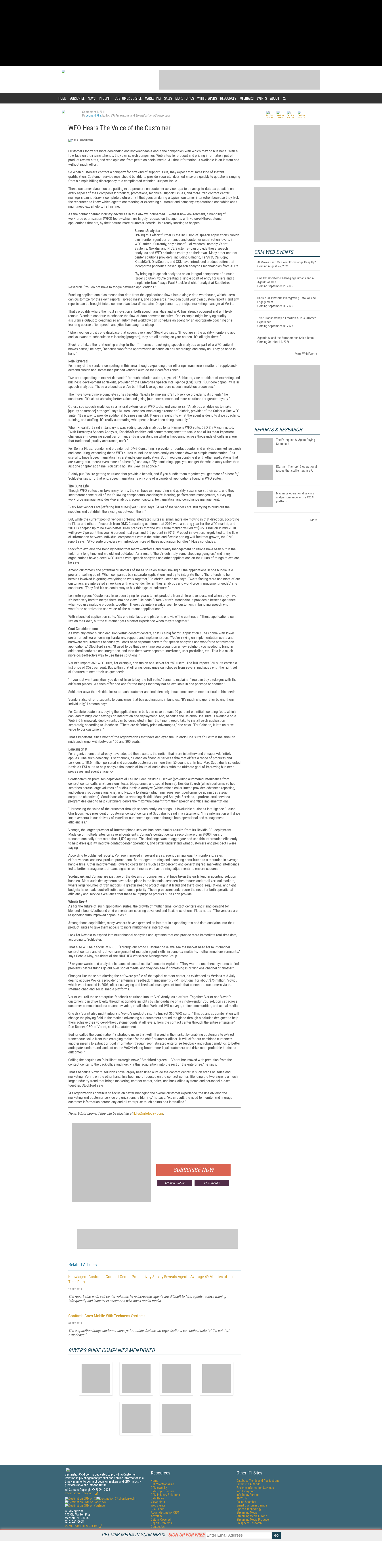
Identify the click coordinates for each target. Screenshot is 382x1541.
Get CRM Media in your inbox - (152, 1534)
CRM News (157, 1498)
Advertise (157, 1516)
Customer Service (128, 98)
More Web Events (306, 354)
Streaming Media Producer (253, 1519)
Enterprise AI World (248, 1484)
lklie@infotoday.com (148, 1113)
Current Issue (175, 1183)
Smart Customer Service (252, 1505)
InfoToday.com (246, 1491)
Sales (168, 98)
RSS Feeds (157, 1509)
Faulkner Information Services (255, 1487)
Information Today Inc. (79, 1493)
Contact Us (158, 1526)
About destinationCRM (165, 1512)
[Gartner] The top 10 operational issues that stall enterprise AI (296, 469)
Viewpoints (158, 1502)
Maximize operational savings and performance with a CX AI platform (295, 497)
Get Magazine (162, 1484)
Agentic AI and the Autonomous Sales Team (285, 338)
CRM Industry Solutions (165, 1495)
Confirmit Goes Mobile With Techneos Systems (106, 1315)
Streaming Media (247, 1512)
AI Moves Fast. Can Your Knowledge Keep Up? (286, 262)
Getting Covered (161, 1519)
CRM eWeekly (159, 1487)
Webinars (246, 98)
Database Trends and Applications (258, 1480)
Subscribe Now (193, 1169)
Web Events (158, 1505)
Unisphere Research (249, 1523)
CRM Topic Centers (162, 1491)
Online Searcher (246, 1502)
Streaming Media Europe (252, 1516)
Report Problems (161, 1523)
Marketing (153, 98)
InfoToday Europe (248, 1495)
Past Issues (212, 1183)
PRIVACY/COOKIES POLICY (81, 1526)
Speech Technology (249, 1509)
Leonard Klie (93, 115)
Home (62, 98)
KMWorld (242, 1498)
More (313, 520)
